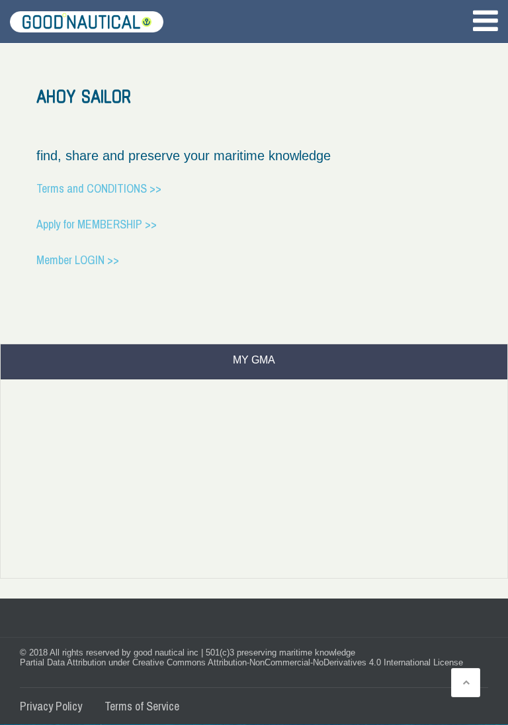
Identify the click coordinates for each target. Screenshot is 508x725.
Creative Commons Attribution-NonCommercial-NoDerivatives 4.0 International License (297, 662)
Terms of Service (142, 706)
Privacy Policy (51, 706)
